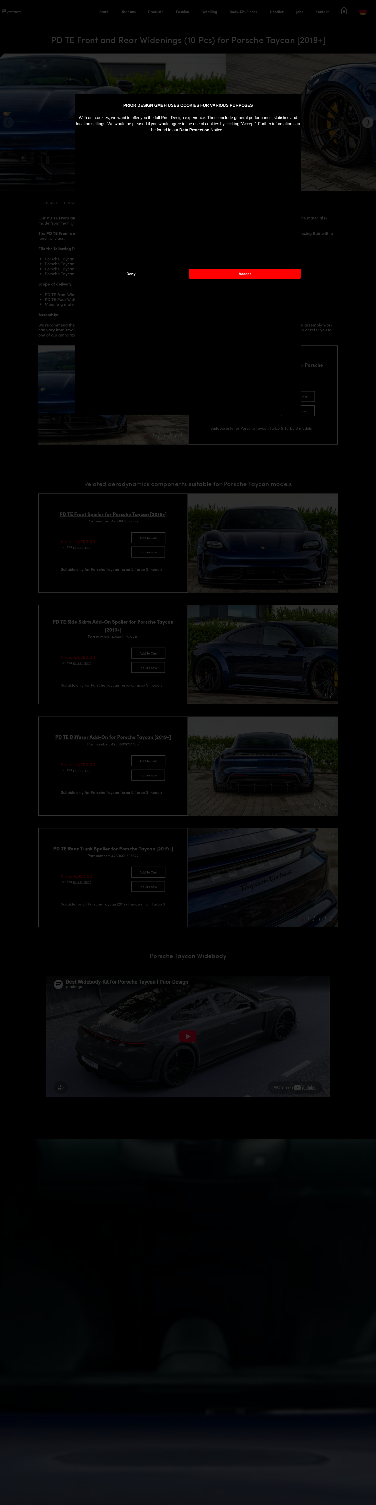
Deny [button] (131, 274)
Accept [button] (245, 274)
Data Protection (194, 130)
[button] (224, 130)
